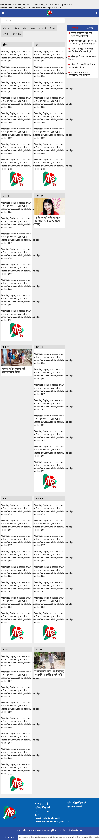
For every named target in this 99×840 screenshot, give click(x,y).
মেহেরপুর (39, 498)
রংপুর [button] (5, 33)
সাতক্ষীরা (39, 649)
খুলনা (9, 20)
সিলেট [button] (53, 28)
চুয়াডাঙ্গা (6, 195)
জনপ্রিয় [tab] (90, 27)
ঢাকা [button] (25, 28)
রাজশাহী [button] (42, 28)
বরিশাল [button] (6, 28)
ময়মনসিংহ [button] (16, 33)
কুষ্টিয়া (5, 44)
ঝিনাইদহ (39, 195)
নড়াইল (5, 347)
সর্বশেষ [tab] (75, 28)
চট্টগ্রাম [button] (16, 28)
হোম (4, 20)
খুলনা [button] (33, 28)
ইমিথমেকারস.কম (75, 830)
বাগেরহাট (39, 347)
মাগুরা (5, 498)
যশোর (5, 649)
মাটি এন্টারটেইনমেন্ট (33, 830)
